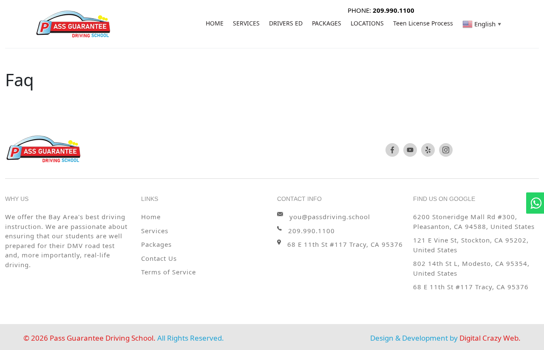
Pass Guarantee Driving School (101, 338)
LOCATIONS (367, 23)
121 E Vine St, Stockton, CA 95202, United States (471, 245)
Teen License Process (423, 23)
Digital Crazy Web (488, 338)
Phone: (381, 10)
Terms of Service (168, 272)
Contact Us (159, 258)
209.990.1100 (311, 230)
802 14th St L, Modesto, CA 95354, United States (471, 268)
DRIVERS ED (286, 23)
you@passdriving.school (329, 216)
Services (154, 230)
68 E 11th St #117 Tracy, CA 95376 (471, 286)
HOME (215, 23)
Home (151, 216)
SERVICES (246, 23)
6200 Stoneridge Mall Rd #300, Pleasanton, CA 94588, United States (474, 221)
